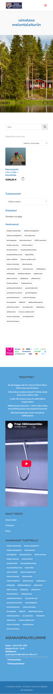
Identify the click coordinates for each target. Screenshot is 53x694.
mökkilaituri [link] (41, 269)
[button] (45, 7)
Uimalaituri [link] (40, 307)
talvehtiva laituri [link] (13, 307)
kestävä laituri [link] (12, 250)
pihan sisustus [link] (12, 278)
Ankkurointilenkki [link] (14, 231)
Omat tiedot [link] (11, 519)
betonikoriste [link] (30, 235)
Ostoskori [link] (9, 525)
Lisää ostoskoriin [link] (23, 178)
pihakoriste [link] (38, 273)
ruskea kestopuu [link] (29, 297)
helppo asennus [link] (13, 245)
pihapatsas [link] (24, 278)
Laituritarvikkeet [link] (13, 269)
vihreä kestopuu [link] (13, 321)
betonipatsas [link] (12, 240)
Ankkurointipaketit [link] (31, 231)
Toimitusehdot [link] (14, 659)
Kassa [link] (7, 530)
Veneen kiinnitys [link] (13, 316)
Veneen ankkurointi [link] (26, 312)
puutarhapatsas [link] (31, 293)
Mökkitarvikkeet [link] (24, 273)
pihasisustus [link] (35, 278)
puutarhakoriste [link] (31, 288)
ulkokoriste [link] (11, 312)
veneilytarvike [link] (28, 316)
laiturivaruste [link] (28, 269)
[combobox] (26, 201)
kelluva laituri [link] (27, 245)
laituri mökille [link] (12, 259)
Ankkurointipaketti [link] (14, 235)
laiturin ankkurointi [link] (28, 259)
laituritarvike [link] (27, 264)
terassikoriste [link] (27, 307)
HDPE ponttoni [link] (40, 240)
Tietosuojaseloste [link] (15, 663)
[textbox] (26, 201)
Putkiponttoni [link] (26, 283)
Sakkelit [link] (22, 302)
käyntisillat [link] (29, 254)
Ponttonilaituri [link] (12, 283)
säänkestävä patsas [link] (35, 302)
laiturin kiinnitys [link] (13, 264)
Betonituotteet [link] (26, 240)
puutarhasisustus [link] (13, 297)
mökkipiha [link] (11, 273)
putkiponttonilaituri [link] (14, 288)
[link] (14, 5)
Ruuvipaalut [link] (11, 302)
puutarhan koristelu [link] (14, 293)
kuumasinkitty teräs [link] (14, 254)
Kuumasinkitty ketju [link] (28, 250)
